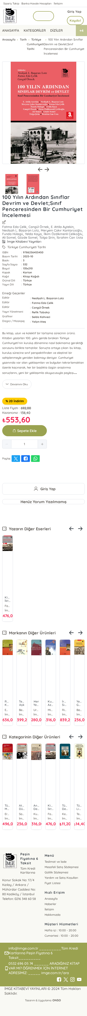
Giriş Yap (74, 12)
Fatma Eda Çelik (14, 227)
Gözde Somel (27, 237)
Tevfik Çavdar (79, 814)
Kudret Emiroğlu (36, 814)
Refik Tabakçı (41, 312)
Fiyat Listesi (52, 883)
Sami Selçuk (22, 814)
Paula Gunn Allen (51, 710)
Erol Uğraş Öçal (7, 814)
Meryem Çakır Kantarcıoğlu (61, 230)
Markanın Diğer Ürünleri (31, 632)
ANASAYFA (10, 30)
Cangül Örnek (39, 227)
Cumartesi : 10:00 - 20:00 (61, 935)
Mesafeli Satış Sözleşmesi (62, 867)
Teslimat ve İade (55, 861)
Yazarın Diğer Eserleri (29, 528)
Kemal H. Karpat (65, 814)
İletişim (58, 3)
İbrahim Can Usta (70, 237)
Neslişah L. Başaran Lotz (20, 230)
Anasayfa (51, 898)
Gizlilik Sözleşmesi (56, 872)
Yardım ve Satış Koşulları (61, 877)
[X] (65, 979)
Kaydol (75, 20)
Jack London (36, 710)
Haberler (50, 904)
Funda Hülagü (12, 234)
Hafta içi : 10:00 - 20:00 (60, 930)
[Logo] (10, 16)
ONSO (56, 1000)
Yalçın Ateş (39, 321)
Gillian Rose (22, 710)
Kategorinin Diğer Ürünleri (33, 736)
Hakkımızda (52, 914)
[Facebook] (59, 979)
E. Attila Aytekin (62, 227)
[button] (6, 444)
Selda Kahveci (41, 317)
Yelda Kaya (33, 234)
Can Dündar (7, 710)
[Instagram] (72, 979)
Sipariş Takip (11, 3)
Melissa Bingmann (65, 710)
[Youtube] (79, 979)
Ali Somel (9, 237)
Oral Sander (79, 710)
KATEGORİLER (35, 30)
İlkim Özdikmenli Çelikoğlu (63, 234)
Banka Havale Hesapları (36, 3)
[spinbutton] (24, 444)
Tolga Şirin (47, 237)
